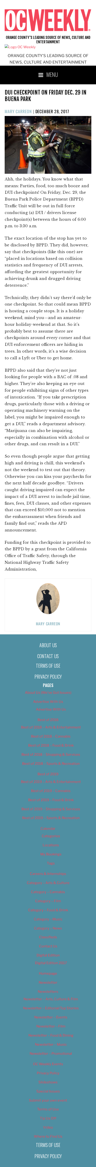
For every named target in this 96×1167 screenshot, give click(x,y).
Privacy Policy (48, 676)
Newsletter (48, 982)
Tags (51, 863)
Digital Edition (48, 955)
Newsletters (48, 992)
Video (48, 1127)
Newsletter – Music (51, 1044)
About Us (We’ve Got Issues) (48, 693)
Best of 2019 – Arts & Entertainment (51, 782)
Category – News (48, 928)
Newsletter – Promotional (51, 1053)
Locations (51, 845)
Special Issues (48, 1091)
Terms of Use (48, 665)
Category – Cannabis (48, 892)
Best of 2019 (48, 774)
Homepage (48, 973)
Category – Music (48, 919)
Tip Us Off (48, 1118)
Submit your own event (48, 1100)
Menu (52, 74)
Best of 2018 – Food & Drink (51, 745)
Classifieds (48, 937)
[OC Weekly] (20, 47)
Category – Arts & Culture (48, 883)
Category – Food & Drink (48, 910)
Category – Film (48, 901)
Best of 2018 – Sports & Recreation (51, 764)
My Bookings (51, 854)
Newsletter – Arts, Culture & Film (51, 999)
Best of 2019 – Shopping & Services (50, 809)
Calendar (48, 829)
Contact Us (48, 656)
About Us (48, 645)
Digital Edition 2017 (51, 963)
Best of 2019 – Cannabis (51, 791)
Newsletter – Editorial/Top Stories (51, 1008)
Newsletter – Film (50, 1026)
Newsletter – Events (50, 1017)
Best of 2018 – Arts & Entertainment (51, 727)
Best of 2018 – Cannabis (51, 736)
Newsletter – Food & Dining (50, 1035)
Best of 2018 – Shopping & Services (50, 754)
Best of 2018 (48, 720)
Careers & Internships (48, 874)
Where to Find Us (48, 1136)
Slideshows (48, 1082)
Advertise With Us (48, 702)
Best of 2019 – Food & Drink (51, 800)
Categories (51, 836)
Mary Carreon (18, 111)
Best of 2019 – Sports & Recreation (51, 818)
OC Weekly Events (48, 1064)
